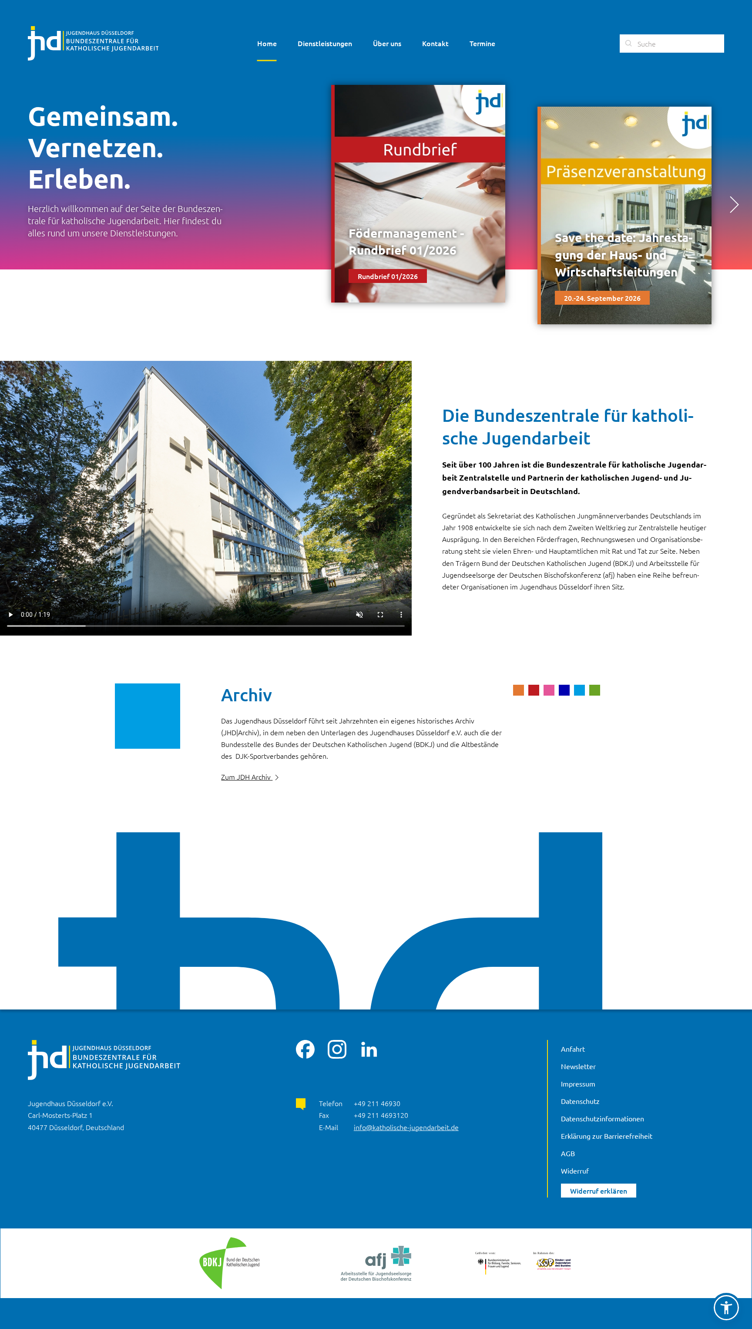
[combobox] (672, 43)
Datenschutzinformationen (602, 1118)
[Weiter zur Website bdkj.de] (229, 1263)
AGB (568, 1153)
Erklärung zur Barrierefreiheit (606, 1135)
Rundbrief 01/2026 (388, 276)
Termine (482, 43)
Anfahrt (573, 1048)
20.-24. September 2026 (602, 298)
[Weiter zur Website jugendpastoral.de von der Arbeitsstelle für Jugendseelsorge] (376, 1263)
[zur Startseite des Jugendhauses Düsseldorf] (104, 1058)
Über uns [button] (387, 43)
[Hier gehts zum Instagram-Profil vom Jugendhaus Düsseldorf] (337, 1048)
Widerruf (575, 1170)
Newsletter (578, 1066)
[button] (734, 205)
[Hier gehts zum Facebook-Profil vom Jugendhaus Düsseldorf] (305, 1048)
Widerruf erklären (598, 1190)
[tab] (518, 689)
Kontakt (435, 43)
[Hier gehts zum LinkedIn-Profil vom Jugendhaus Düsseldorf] (368, 1048)
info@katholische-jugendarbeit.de (406, 1127)
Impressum (578, 1083)
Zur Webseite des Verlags (260, 797)
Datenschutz (580, 1101)
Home (267, 43)
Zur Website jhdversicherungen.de (275, 817)
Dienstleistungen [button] (325, 43)
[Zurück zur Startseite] (93, 43)
